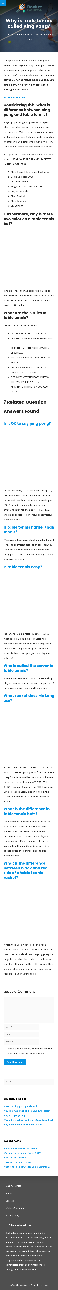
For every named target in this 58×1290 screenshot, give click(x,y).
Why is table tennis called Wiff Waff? (23, 1124)
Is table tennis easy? (23, 566)
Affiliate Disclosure (15, 1208)
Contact (10, 1200)
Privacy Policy (12, 1215)
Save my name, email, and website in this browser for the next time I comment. (29, 1051)
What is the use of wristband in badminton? (27, 1166)
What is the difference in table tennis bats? (27, 811)
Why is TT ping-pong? (15, 1115)
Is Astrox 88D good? (15, 1157)
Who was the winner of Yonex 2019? (22, 1153)
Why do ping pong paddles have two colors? (27, 1110)
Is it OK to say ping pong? (27, 423)
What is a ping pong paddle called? (22, 1106)
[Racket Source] (29, 7)
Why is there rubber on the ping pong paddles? (28, 1120)
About (9, 1193)
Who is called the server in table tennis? (28, 668)
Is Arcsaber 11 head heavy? (17, 1162)
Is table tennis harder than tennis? (29, 530)
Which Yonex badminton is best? (21, 1148)
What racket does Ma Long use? (29, 698)
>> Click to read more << (17, 97)
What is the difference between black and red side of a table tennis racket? (26, 870)
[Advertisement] (29, 258)
